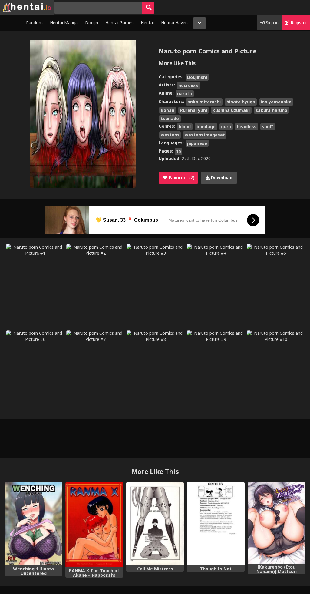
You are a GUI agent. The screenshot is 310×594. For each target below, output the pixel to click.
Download (221, 177)
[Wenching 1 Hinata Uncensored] (33, 523)
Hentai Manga (64, 22)
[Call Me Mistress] (155, 523)
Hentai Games (119, 22)
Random (34, 22)
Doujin (91, 22)
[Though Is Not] (216, 523)
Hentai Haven (174, 22)
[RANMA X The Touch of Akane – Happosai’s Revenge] (94, 524)
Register (298, 22)
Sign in (272, 22)
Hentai (147, 22)
